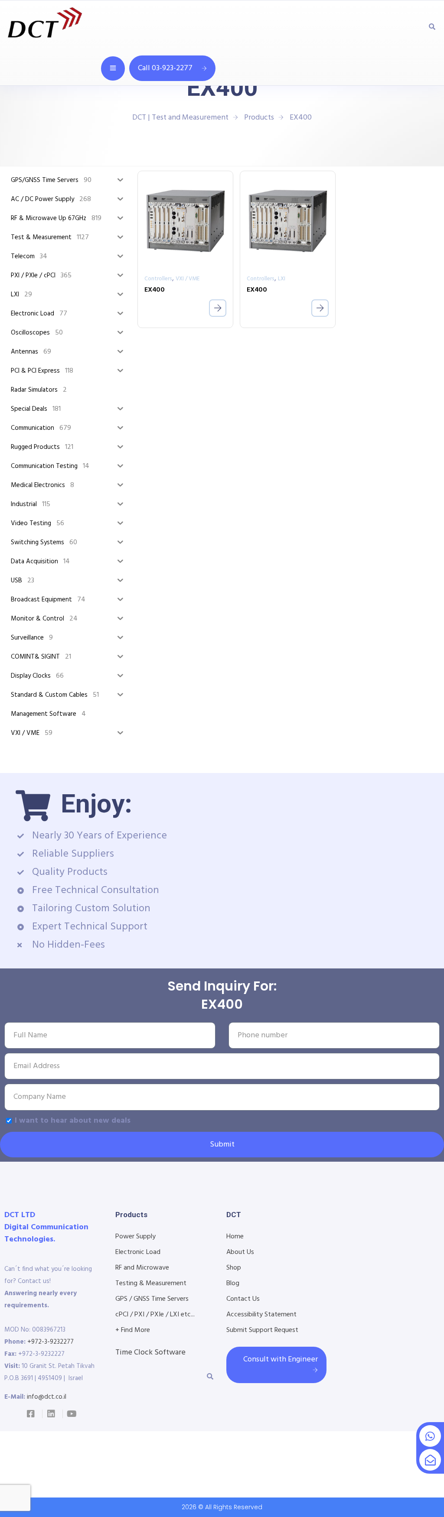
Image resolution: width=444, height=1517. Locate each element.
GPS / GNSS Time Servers (152, 1299)
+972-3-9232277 (50, 1342)
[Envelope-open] (430, 1460)
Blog (232, 1283)
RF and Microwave (142, 1267)
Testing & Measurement (150, 1283)
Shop (233, 1267)
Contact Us (243, 1299)
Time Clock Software (150, 1352)
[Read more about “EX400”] (217, 308)
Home (235, 1236)
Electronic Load (137, 1252)
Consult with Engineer (280, 1359)
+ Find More (132, 1330)
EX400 (154, 290)
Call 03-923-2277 (165, 68)
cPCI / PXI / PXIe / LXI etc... (155, 1314)
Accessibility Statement (261, 1314)
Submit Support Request (262, 1330)
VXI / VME (187, 278)
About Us (240, 1252)
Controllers (158, 278)
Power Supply (135, 1236)
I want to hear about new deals (73, 1120)
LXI (281, 278)
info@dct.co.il (46, 1397)
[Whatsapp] (430, 1436)
